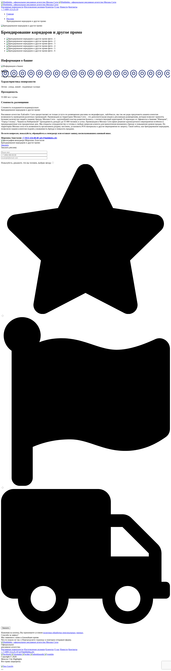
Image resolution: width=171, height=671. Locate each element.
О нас (56, 7)
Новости (64, 7)
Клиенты (49, 7)
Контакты (72, 7)
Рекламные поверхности (12, 7)
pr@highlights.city (26, 652)
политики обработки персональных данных (63, 633)
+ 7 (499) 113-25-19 (9, 9)
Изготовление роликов (34, 7)
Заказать (5, 145)
